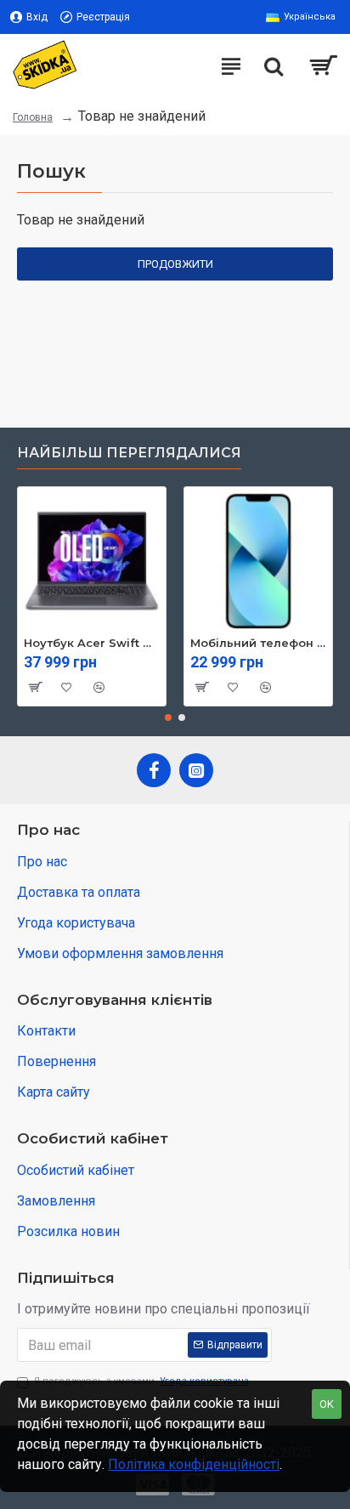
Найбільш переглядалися (129, 453)
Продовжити (175, 264)
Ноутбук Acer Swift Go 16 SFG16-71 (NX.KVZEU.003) (92, 643)
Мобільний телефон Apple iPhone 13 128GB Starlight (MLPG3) (258, 643)
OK (326, 1404)
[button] (168, 717)
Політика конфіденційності (193, 1464)
